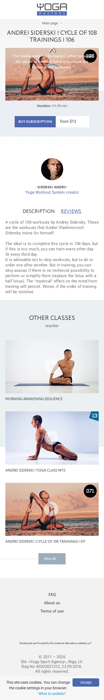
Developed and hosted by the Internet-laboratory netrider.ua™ (55, 643)
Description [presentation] (39, 211)
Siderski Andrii (52, 187)
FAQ (52, 594)
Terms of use (52, 611)
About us (52, 602)
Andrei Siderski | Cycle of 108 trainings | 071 (45, 542)
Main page (50, 23)
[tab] (39, 211)
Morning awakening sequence (34, 399)
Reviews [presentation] (71, 211)
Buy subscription (35, 122)
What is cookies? (52, 693)
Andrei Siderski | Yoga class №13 (35, 470)
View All (50, 559)
